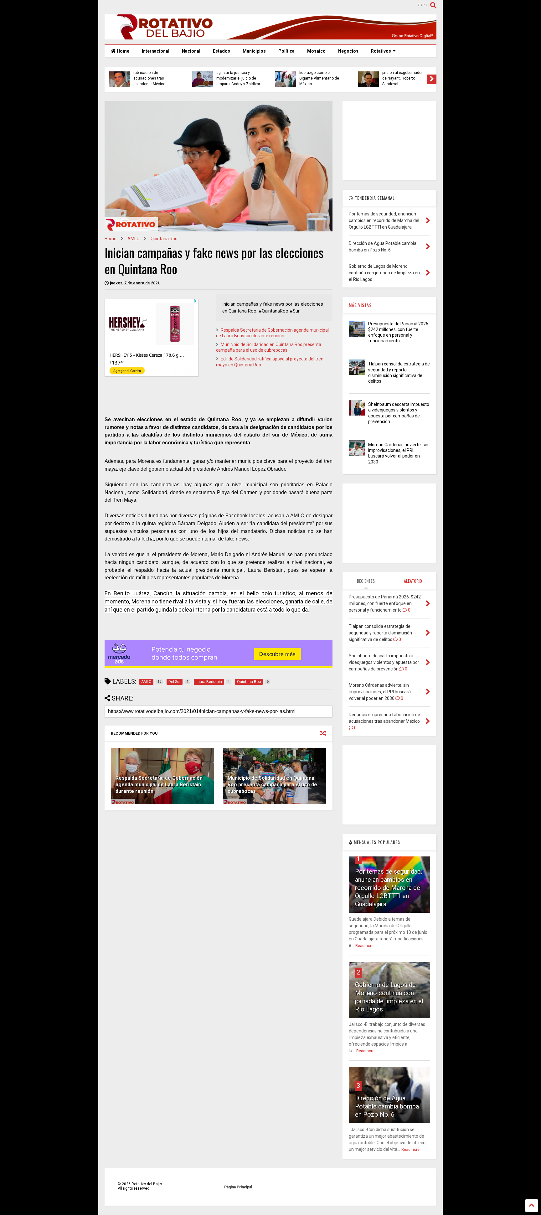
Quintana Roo (164, 238)
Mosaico (316, 51)
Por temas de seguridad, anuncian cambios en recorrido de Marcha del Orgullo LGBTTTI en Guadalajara (388, 888)
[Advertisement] (389, 140)
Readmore (364, 946)
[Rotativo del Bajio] (270, 36)
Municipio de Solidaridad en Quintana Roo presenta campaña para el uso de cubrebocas (272, 784)
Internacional (155, 51)
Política (286, 51)
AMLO (133, 238)
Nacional (191, 51)
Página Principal (238, 1187)
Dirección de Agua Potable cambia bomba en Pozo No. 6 (387, 1106)
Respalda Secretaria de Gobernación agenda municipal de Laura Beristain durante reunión (159, 784)
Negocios (348, 51)
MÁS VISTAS (360, 305)
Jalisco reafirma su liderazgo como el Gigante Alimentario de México (319, 75)
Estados (221, 51)
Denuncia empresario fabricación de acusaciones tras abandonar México (152, 75)
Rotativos (381, 51)
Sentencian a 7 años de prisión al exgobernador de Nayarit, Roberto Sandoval (402, 75)
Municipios (254, 51)
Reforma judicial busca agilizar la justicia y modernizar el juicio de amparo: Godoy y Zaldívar (238, 75)
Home (122, 51)
